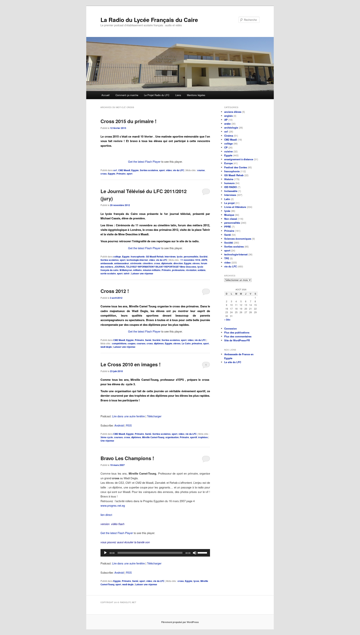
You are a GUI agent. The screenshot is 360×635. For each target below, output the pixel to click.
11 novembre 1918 (190, 260)
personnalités (191, 256)
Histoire (228, 179)
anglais (228, 115)
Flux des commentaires (237, 336)
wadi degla (106, 346)
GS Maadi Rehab (155, 256)
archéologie (231, 127)
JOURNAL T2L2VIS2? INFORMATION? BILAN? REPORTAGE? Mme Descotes (155, 266)
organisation (172, 437)
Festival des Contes (235, 167)
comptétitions (119, 343)
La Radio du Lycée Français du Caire (149, 20)
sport (162, 170)
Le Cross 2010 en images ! (130, 364)
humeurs (229, 183)
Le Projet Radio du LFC (156, 95)
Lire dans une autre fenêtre (128, 416)
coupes (132, 343)
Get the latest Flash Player (144, 161)
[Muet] (194, 553)
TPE (226, 258)
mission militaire (151, 270)
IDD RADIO (230, 187)
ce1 (115, 170)
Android (119, 425)
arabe (227, 123)
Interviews (170, 256)
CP (226, 147)
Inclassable (230, 191)
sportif (193, 437)
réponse (107, 440)
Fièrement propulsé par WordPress (180, 622)
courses (141, 343)
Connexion (230, 328)
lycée (180, 256)
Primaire (121, 173)
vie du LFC (178, 170)
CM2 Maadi (124, 170)
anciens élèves (232, 112)
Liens (178, 95)
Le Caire (186, 343)
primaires (197, 343)
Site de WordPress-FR (237, 340)
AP (226, 119)
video (169, 170)
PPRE (227, 226)
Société (204, 256)
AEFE (204, 260)
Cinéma (228, 135)
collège (117, 256)
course (201, 170)
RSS (129, 425)
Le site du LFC (232, 362)
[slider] (203, 552)
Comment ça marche (127, 95)
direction (178, 263)
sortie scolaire (108, 273)
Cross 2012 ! (114, 290)
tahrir (127, 273)
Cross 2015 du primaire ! (128, 121)
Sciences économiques (237, 238)
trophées (203, 437)
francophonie (138, 256)
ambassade (106, 263)
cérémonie (136, 263)
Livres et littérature (235, 207)
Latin (227, 199)
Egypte (135, 170)
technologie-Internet (137, 260)
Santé (148, 340)
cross (103, 173)
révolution (191, 270)
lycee (196, 581)
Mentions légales (196, 95)
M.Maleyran (126, 270)
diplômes (159, 343)
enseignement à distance (238, 159)
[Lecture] (105, 553)
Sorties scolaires (149, 170)
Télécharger (154, 416)
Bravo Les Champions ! (127, 458)
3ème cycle (106, 437)
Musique (229, 215)
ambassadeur (121, 263)
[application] (155, 553)
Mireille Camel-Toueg (153, 437)
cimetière (148, 263)
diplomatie (166, 263)
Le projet (229, 203)
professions (178, 270)
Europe (228, 163)
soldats (202, 270)
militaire (137, 270)
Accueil (105, 95)
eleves (196, 263)
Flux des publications (236, 332)
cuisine (228, 151)
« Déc (227, 319)
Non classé (230, 218)
